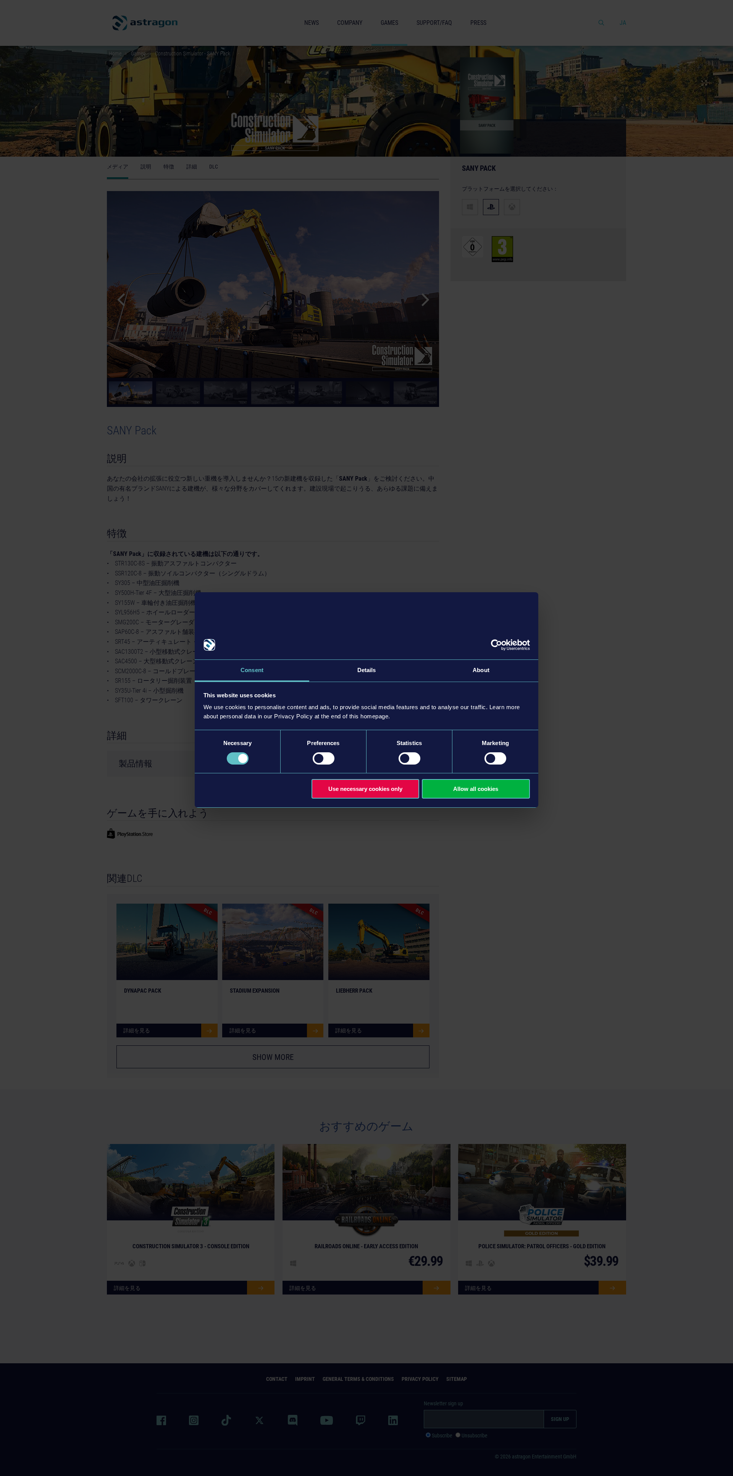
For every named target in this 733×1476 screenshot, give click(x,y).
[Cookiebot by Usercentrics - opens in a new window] (496, 645)
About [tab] (481, 670)
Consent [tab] (252, 670)
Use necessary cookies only (365, 789)
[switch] (323, 758)
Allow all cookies (475, 789)
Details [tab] (366, 670)
